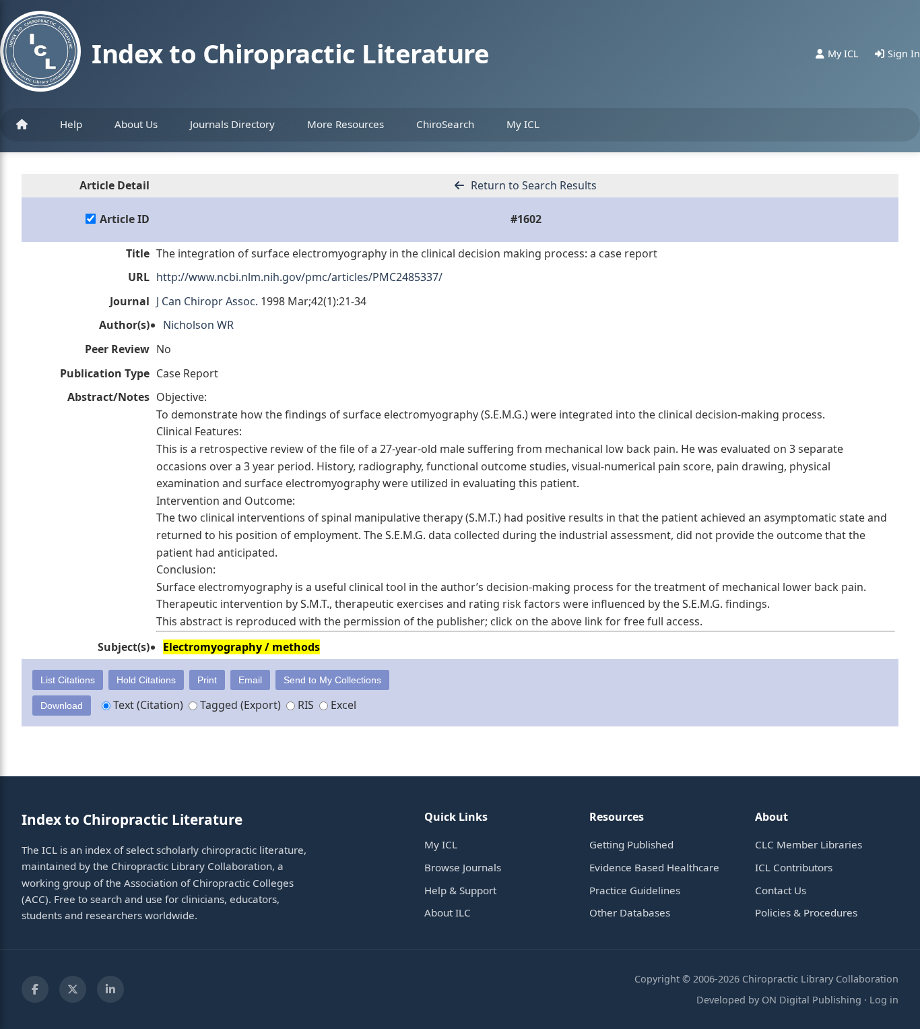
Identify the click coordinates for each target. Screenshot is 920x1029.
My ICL (522, 124)
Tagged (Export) (239, 704)
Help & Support (460, 890)
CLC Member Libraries (808, 844)
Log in (883, 999)
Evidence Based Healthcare (654, 867)
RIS (304, 704)
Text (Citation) (146, 704)
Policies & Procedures (806, 912)
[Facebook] (35, 989)
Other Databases (629, 912)
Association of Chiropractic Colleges (209, 883)
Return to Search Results (532, 185)
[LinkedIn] (110, 989)
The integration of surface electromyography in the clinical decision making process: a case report (406, 253)
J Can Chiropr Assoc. (207, 301)
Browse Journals (462, 867)
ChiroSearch (445, 124)
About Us (136, 124)
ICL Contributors (793, 867)
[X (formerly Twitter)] (72, 989)
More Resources (345, 124)
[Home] (22, 125)
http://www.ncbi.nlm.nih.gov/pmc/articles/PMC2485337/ (299, 277)
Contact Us (780, 890)
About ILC (447, 912)
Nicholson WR (198, 324)
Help (71, 124)
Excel (342, 704)
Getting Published (631, 844)
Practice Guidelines (634, 890)
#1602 (526, 219)
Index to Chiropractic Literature (290, 53)
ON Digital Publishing (811, 999)
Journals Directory (232, 124)
